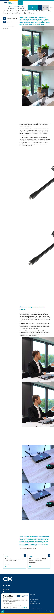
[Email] (16, 18)
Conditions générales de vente (35, 602)
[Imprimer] (4, 22)
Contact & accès (34, 599)
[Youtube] (9, 586)
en (51, 7)
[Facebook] (12, 18)
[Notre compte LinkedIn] (47, 7)
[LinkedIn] (13, 18)
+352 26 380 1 (19, 6)
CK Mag (32, 597)
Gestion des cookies (38, 608)
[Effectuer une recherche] (36, 7)
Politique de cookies (30, 608)
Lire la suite (7, 564)
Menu (20, 2)
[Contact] (29, 7)
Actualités (32, 594)
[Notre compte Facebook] (43, 7)
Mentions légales (13, 608)
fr (50, 7)
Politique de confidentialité (21, 608)
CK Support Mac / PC (9, 591)
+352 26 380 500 (21, 8)
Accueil (4, 6)
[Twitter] (14, 18)
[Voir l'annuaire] (40, 7)
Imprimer (9, 22)
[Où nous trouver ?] (33, 7)
